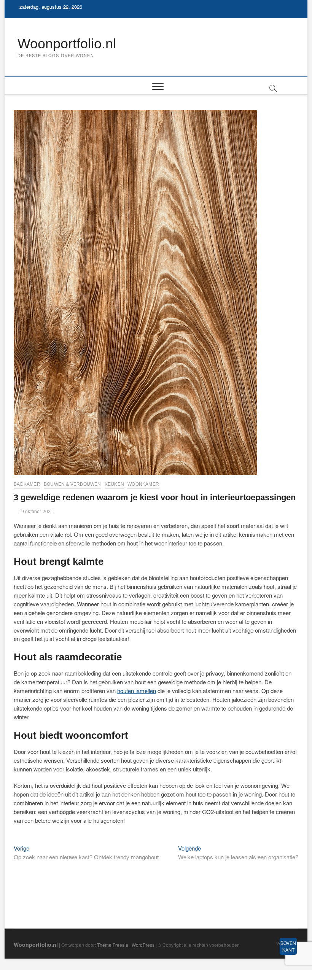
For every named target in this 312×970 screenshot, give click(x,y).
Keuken (114, 484)
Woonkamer (143, 484)
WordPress (143, 944)
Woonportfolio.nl (67, 43)
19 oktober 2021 (35, 511)
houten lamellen (136, 691)
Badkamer (27, 484)
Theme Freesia (112, 944)
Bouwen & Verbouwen (72, 484)
